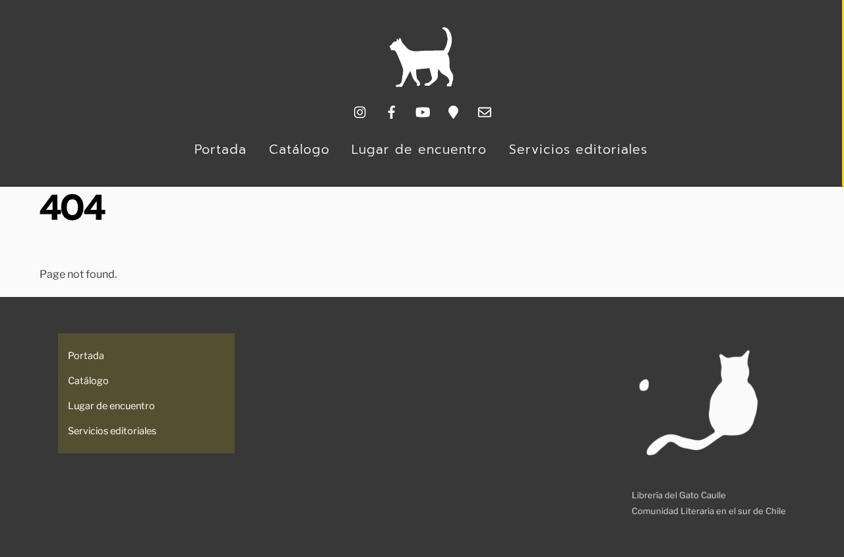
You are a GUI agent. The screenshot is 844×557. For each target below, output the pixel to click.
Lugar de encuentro (419, 149)
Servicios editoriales (578, 149)
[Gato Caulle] (421, 84)
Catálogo (299, 149)
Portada (221, 149)
